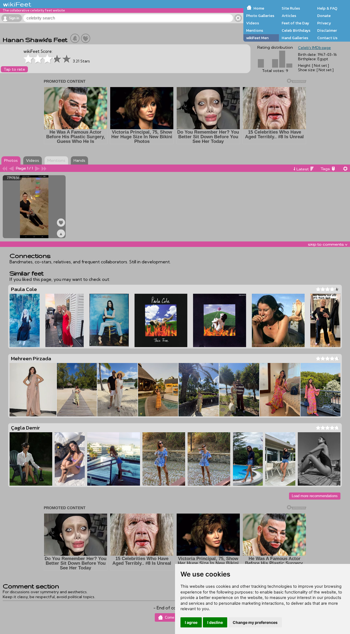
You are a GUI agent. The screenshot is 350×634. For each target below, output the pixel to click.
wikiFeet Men (257, 38)
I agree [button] (191, 622)
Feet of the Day (295, 23)
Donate (324, 16)
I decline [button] (215, 622)
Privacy (324, 23)
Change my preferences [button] (255, 622)
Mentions (254, 30)
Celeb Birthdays (296, 30)
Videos (252, 23)
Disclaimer (327, 30)
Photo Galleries (260, 16)
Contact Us (327, 38)
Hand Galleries (295, 38)
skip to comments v (327, 244)
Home (258, 8)
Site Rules (291, 8)
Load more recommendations (315, 496)
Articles (289, 16)
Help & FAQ (327, 8)
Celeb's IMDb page (314, 47)
